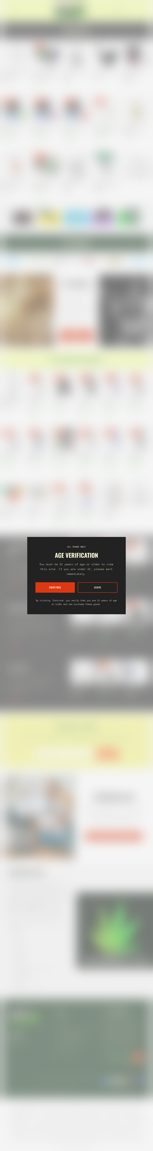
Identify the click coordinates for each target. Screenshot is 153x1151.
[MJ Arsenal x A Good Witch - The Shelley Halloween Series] (137, 612)
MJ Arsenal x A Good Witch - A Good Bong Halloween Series (10, 455)
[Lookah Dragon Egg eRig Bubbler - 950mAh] (46, 164)
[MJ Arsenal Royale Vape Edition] (76, 54)
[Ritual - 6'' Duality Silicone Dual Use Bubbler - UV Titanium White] (106, 109)
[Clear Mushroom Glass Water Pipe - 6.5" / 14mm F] (15, 54)
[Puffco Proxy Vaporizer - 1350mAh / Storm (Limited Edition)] (137, 672)
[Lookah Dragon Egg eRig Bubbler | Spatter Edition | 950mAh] (46, 54)
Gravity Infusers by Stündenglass (113, 836)
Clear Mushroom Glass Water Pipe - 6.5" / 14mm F (14, 74)
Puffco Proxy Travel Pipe (105, 72)
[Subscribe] (138, 1057)
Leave (97, 587)
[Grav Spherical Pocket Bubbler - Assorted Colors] (106, 164)
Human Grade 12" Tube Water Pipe (35, 400)
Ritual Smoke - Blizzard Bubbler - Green (13, 129)
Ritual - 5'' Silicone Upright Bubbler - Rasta (135, 129)
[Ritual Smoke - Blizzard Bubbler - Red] (76, 109)
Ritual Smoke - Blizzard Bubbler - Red (74, 129)
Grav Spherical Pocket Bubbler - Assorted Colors (105, 183)
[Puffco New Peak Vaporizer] (83, 672)
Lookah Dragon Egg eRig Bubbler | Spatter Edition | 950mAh (44, 74)
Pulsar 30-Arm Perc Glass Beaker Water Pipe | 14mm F (62, 510)
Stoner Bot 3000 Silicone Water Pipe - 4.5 (12, 510)
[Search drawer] (134, 11)
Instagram (16, 1042)
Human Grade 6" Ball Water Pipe (88, 400)
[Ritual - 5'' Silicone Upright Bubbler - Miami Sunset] (15, 164)
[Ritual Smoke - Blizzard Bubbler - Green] (15, 109)
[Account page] (139, 11)
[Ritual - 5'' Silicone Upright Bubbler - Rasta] (137, 109)
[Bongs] (140, 493)
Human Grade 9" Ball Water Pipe (113, 400)
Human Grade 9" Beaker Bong (111, 455)
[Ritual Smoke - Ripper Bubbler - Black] (137, 54)
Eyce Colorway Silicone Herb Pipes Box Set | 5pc (62, 455)
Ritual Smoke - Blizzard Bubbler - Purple (43, 129)
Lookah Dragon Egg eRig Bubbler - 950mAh (44, 183)
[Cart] (143, 11)
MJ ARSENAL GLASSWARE (76, 335)
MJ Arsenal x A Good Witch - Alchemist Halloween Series (137, 400)
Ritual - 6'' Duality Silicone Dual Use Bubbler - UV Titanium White (105, 129)
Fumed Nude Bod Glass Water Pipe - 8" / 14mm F (37, 455)
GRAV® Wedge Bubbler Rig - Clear (74, 183)
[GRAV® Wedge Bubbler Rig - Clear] (76, 164)
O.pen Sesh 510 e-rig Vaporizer (107, 689)
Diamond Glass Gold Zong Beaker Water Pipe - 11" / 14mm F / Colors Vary (12, 400)
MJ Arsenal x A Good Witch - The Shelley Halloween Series (61, 400)
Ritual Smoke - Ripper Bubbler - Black (134, 74)
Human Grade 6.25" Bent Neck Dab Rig (134, 569)
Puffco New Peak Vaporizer (79, 689)
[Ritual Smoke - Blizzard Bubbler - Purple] (46, 109)
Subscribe (107, 754)
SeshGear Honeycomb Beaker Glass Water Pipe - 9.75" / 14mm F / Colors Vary (112, 510)
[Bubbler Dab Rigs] (137, 164)
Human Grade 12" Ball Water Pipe (137, 455)
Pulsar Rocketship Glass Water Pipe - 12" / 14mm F (86, 510)
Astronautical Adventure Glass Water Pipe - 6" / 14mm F (35, 510)
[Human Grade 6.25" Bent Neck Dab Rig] (137, 552)
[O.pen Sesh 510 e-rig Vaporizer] (110, 672)
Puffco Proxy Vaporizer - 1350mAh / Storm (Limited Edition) (136, 689)
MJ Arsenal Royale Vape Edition (74, 74)
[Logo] (70, 11)
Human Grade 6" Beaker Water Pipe (87, 455)
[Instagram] (13, 260)
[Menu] (12, 10)
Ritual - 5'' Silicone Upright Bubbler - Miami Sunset (13, 183)
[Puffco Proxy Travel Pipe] (106, 54)
